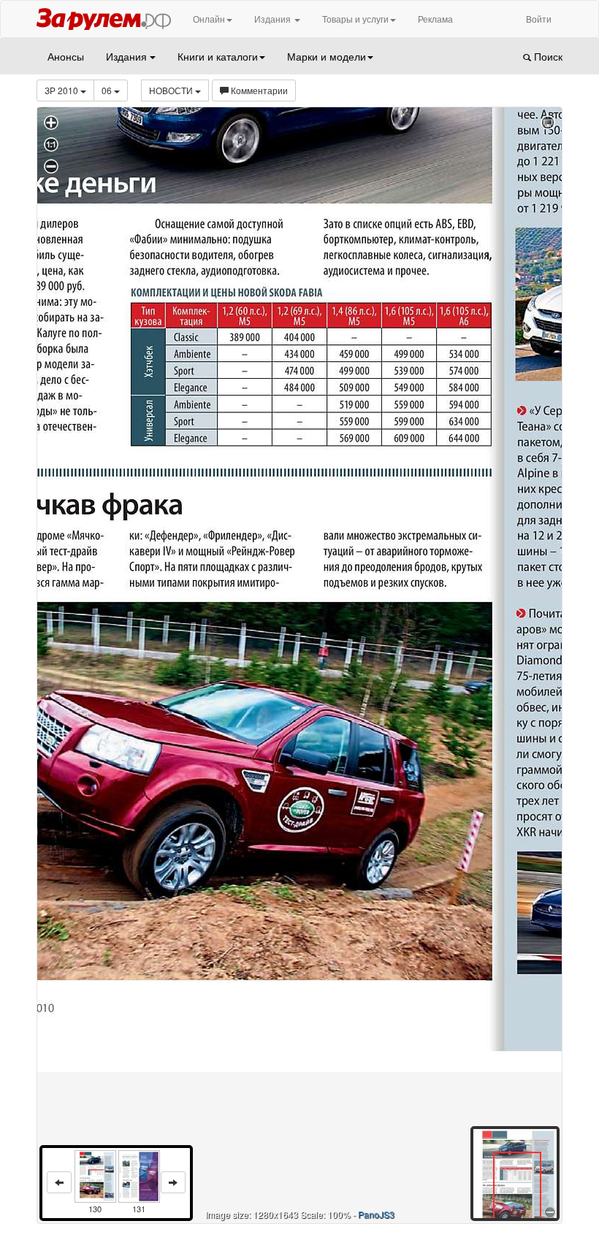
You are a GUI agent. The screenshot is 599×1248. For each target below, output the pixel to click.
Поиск (546, 56)
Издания (273, 18)
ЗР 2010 (62, 90)
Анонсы (65, 56)
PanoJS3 (376, 1214)
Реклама (435, 18)
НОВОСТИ (172, 90)
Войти (539, 18)
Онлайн (209, 18)
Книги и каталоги (218, 56)
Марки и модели (326, 56)
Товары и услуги (355, 18)
